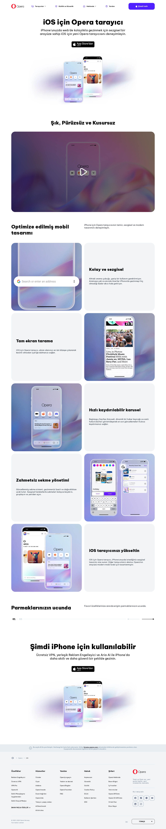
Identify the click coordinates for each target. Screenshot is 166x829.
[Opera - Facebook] (135, 798)
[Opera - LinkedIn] (135, 804)
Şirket (111, 771)
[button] (142, 6)
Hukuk (87, 771)
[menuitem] (38, 6)
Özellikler (16, 771)
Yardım (63, 771)
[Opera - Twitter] (146, 798)
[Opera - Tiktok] (141, 798)
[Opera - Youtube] (152, 798)
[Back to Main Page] (17, 6)
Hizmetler (40, 771)
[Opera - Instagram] (141, 804)
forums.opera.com (91, 747)
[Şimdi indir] (83, 44)
